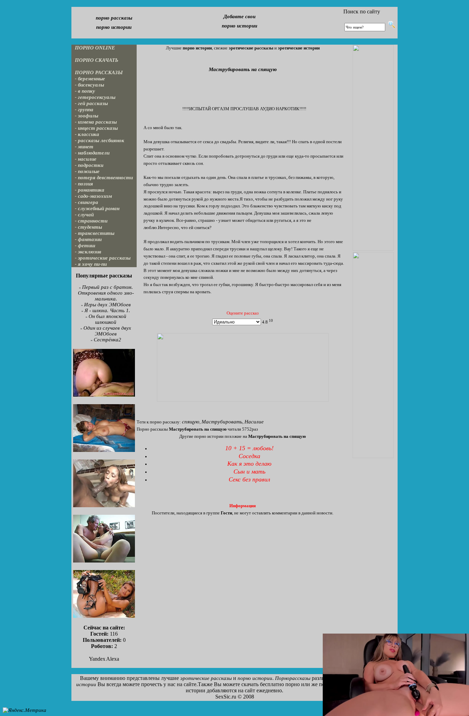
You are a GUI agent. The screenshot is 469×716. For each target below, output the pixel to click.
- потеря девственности (104, 177)
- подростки (89, 165)
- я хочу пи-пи (91, 264)
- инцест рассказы (96, 128)
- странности (91, 221)
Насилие (254, 421)
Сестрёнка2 (107, 339)
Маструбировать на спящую (243, 69)
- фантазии (88, 239)
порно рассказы (114, 18)
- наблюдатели (92, 153)
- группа (84, 109)
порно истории (113, 27)
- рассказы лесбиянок (99, 140)
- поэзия (84, 183)
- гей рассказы (91, 103)
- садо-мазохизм (93, 196)
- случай (84, 214)
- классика (87, 134)
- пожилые (87, 171)
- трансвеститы (94, 233)
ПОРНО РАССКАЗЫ (99, 72)
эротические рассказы (206, 678)
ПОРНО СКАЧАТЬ (96, 60)
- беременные (90, 78)
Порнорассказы (292, 678)
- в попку (85, 91)
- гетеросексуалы (95, 97)
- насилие (85, 159)
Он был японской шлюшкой (107, 319)
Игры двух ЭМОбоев (107, 304)
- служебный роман (97, 208)
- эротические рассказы (102, 258)
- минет (84, 146)
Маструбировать (222, 421)
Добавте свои (239, 16)
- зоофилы (86, 115)
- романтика (89, 190)
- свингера (86, 202)
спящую (190, 421)
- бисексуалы (89, 85)
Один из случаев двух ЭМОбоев (107, 331)
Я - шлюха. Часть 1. (107, 310)
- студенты (88, 227)
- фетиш (85, 245)
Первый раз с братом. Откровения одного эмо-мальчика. (106, 293)
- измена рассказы (96, 122)
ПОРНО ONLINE (95, 47)
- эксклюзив (88, 251)
